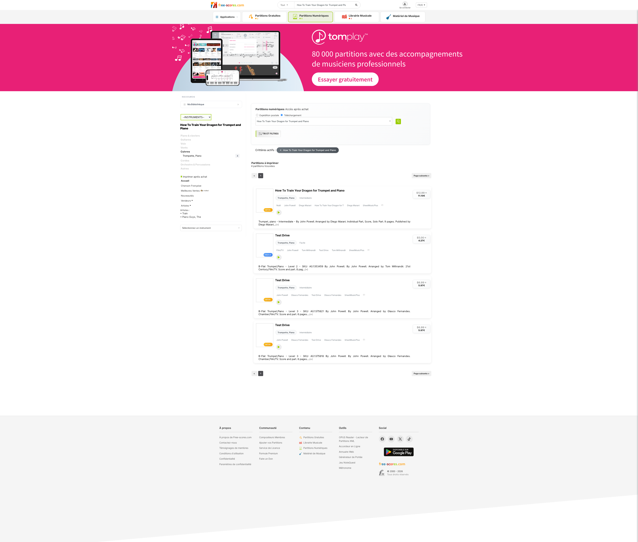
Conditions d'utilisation (231, 453)
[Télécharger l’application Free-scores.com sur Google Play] (399, 451)
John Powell (290, 205)
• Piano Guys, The (190, 216)
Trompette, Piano (286, 198)
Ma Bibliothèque (195, 104)
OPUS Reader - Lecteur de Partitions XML (353, 439)
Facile (302, 243)
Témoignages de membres (233, 447)
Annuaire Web (346, 451)
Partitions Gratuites (313, 437)
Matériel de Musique (314, 453)
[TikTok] (409, 439)
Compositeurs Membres (272, 437)
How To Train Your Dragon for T (329, 205)
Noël (278, 205)
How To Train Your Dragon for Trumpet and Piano (309, 150)
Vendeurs (186, 200)
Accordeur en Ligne (349, 446)
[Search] (398, 121)
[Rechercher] (356, 5)
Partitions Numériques (315, 447)
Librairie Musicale (312, 442)
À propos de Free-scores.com (235, 437)
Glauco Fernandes (299, 295)
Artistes (185, 205)
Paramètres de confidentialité (235, 464)
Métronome (345, 467)
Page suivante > (421, 175)
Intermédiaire (306, 198)
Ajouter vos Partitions (270, 442)
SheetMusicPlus (370, 205)
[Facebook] (382, 439)
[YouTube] (391, 439)
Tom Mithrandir (309, 250)
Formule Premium (268, 453)
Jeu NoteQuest (347, 462)
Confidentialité (227, 458)
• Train (184, 213)
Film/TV (280, 250)
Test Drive (282, 235)
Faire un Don (266, 458)
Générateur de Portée (350, 457)
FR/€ (420, 5)
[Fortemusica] (382, 473)
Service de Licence (269, 447)
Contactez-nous (228, 442)
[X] (400, 439)
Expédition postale (269, 115)
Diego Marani (305, 205)
